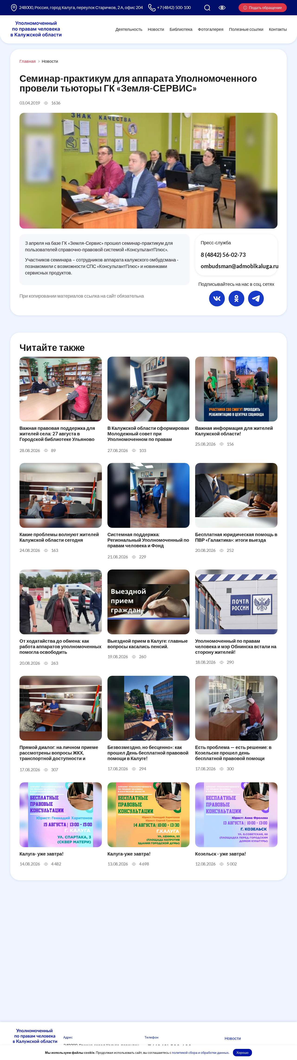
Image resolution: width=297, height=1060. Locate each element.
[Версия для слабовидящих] (222, 7)
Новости (156, 29)
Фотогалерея (210, 29)
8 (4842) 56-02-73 (223, 254)
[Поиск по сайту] (207, 7)
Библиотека (181, 29)
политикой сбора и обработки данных (200, 1052)
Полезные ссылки (246, 29)
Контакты (278, 29)
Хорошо (242, 1052)
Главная (27, 61)
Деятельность (129, 29)
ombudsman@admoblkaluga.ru (240, 266)
